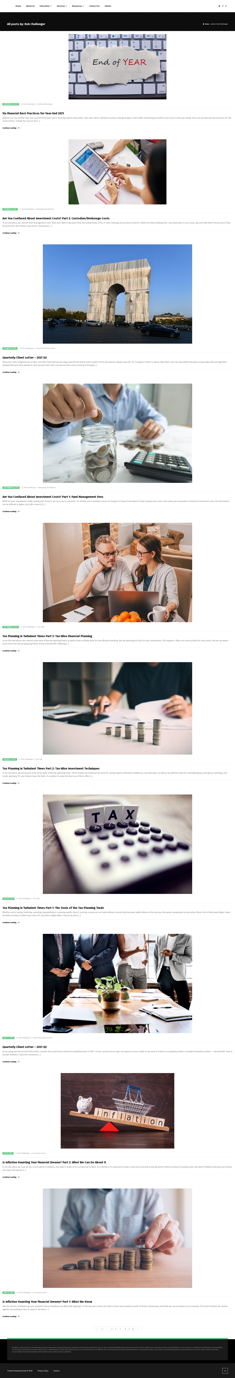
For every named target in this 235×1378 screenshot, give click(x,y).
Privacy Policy (42, 1371)
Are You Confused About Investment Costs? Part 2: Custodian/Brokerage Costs (56, 218)
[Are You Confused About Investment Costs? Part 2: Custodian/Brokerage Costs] (117, 171)
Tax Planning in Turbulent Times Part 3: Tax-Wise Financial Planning (47, 636)
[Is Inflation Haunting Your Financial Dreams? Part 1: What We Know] (117, 1238)
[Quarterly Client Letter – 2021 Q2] (117, 983)
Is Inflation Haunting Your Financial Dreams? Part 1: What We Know (47, 1301)
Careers (56, 1371)
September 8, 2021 (11, 627)
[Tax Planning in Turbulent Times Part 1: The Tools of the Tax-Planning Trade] (117, 844)
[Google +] (226, 6)
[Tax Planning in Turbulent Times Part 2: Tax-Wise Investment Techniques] (117, 708)
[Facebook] (223, 6)
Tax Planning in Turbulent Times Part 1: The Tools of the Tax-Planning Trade (53, 908)
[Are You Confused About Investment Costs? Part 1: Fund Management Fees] (117, 433)
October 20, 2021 (10, 209)
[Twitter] (219, 6)
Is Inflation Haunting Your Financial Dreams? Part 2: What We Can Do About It (54, 1162)
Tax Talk (41, 627)
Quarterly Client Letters (46, 348)
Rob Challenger (29, 104)
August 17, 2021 (10, 759)
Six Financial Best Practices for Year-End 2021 (33, 113)
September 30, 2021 (11, 487)
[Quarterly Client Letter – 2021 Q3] (117, 294)
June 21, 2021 (8, 1292)
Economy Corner (39, 1153)
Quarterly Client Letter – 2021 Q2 (24, 1047)
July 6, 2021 (8, 1153)
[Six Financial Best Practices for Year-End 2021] (117, 66)
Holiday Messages (45, 104)
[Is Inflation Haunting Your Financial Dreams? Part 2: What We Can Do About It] (117, 1111)
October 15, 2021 (10, 348)
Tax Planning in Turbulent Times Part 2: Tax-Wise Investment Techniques (51, 768)
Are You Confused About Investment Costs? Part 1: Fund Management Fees (52, 496)
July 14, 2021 (8, 1038)
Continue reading (9, 128)
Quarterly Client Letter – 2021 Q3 (24, 357)
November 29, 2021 (11, 104)
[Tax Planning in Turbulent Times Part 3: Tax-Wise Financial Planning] (117, 572)
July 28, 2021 (8, 899)
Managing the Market (45, 209)
